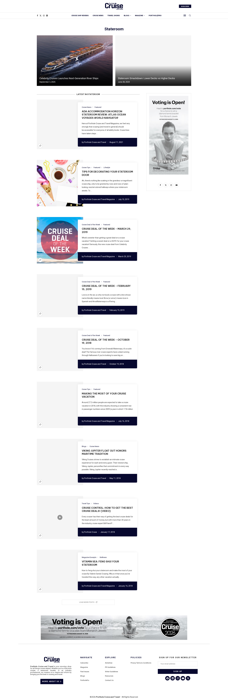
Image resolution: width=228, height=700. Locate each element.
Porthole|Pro (155, 15)
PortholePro (84, 680)
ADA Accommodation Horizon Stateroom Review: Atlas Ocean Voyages (104, 114)
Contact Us (109, 680)
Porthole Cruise (90, 532)
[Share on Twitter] (55, 124)
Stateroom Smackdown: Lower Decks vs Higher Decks (146, 78)
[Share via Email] (68, 124)
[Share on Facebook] (52, 124)
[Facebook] (37, 16)
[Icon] (60, 517)
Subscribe (84, 663)
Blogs (126, 15)
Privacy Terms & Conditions (141, 663)
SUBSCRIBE (185, 6)
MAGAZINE (139, 15)
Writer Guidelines (111, 671)
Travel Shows (113, 15)
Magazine (84, 667)
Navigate (86, 658)
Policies (136, 658)
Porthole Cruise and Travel (95, 142)
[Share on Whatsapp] (65, 124)
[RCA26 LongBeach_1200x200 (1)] (114, 616)
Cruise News (98, 15)
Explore (110, 658)
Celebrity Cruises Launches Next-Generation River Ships (68, 78)
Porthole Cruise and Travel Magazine (99, 199)
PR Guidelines (110, 667)
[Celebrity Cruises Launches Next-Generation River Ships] (75, 60)
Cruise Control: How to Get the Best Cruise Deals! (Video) (107, 509)
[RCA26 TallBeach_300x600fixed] (168, 97)
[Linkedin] (47, 16)
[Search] (190, 16)
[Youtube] (183, 678)
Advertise (108, 663)
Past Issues (84, 671)
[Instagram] (44, 16)
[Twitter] (40, 16)
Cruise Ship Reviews (80, 15)
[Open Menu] (185, 15)
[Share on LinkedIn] (58, 124)
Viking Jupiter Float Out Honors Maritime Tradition (104, 452)
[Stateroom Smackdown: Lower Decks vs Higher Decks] (153, 60)
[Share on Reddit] (61, 124)
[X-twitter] (188, 678)
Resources (109, 676)
